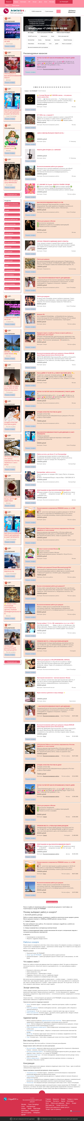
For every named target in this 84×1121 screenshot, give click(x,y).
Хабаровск (36, 1112)
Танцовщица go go (10, 279)
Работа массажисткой (63, 36)
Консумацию (30, 1079)
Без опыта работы (10, 242)
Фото (47, 1103)
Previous (21, 70)
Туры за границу (10, 284)
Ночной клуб (8, 261)
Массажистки (50, 1105)
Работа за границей (66, 43)
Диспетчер (8, 247)
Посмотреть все (12, 194)
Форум (63, 1099)
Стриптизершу (30, 1076)
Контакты (56, 1101)
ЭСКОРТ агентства (32, 36)
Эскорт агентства (10, 224)
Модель (7, 256)
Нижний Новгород (68, 40)
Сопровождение (10, 270)
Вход (7, 5)
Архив (63, 1101)
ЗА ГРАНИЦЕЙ (33, 90)
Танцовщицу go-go (32, 1072)
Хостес (7, 288)
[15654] (52, 24)
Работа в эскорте (31, 942)
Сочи (50, 43)
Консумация (8, 251)
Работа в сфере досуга (33, 1058)
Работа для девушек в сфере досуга (36, 1027)
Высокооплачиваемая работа (11, 204)
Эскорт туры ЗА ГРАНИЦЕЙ (34, 954)
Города (16, 1)
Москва (23, 1104)
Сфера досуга (44, 36)
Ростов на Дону (26, 1112)
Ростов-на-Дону (41, 43)
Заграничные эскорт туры (33, 1054)
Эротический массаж (11, 219)
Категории (23, 1)
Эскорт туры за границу (53, 1109)
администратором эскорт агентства (51, 1020)
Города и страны (72, 1099)
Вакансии (8, 1)
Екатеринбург (31, 40)
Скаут (6, 265)
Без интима (8, 238)
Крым (29, 1108)
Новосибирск (31, 43)
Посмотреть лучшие (52, 902)
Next (82, 70)
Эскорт (35, 1)
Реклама (51, 1)
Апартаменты (9, 233)
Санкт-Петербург (33, 1104)
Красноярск (57, 40)
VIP (29, 1)
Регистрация (15, 5)
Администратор (9, 228)
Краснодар (47, 40)
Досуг (40, 1)
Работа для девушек (32, 1007)
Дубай (56, 43)
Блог (45, 1)
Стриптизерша (49, 11)
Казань (40, 40)
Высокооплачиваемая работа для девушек (38, 47)
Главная (27, 90)
